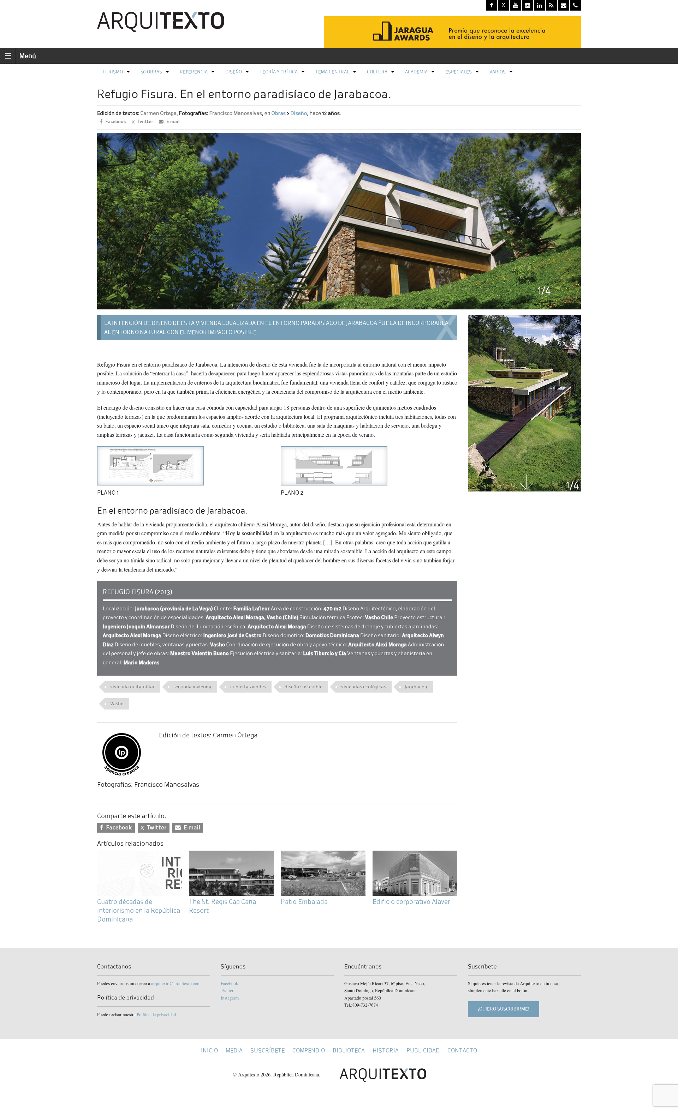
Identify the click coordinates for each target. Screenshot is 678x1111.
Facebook (229, 983)
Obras (279, 113)
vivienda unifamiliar (132, 686)
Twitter (227, 990)
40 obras (151, 71)
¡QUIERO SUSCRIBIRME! (503, 1009)
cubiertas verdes (248, 686)
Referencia (194, 71)
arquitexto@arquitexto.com (176, 983)
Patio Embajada (304, 901)
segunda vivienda (192, 686)
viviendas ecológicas (363, 686)
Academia (416, 71)
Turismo (112, 71)
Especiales (458, 71)
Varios (497, 71)
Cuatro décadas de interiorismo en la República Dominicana (138, 910)
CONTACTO (462, 1050)
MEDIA (234, 1050)
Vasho (117, 703)
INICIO (209, 1050)
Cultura (377, 71)
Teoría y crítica (279, 71)
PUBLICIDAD (423, 1050)
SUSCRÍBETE (267, 1050)
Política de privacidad (156, 1014)
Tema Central (332, 71)
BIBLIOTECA (349, 1050)
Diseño (233, 71)
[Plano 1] (150, 465)
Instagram (230, 998)
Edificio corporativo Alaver (411, 901)
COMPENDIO (308, 1050)
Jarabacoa (416, 686)
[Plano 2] (334, 465)
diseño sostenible (303, 686)
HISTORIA (386, 1050)
